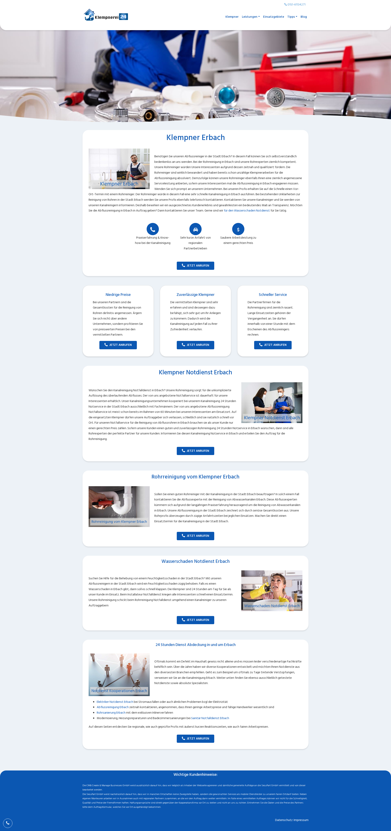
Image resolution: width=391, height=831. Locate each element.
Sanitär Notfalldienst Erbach (210, 718)
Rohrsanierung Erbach (111, 712)
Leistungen (249, 16)
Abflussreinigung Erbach (113, 707)
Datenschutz (284, 820)
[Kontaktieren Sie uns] (7, 823)
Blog (304, 16)
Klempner (232, 16)
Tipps (291, 16)
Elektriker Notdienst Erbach (115, 701)
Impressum (301, 820)
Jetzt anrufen (198, 265)
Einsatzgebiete (273, 16)
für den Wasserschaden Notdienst (247, 210)
